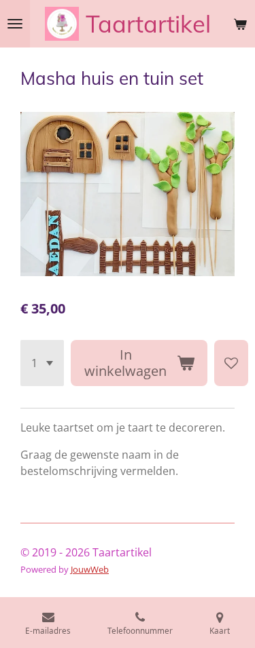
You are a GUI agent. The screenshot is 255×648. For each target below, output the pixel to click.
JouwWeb (90, 569)
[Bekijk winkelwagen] (240, 23)
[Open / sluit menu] (15, 23)
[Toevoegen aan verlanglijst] (231, 363)
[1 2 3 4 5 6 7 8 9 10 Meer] (42, 363)
